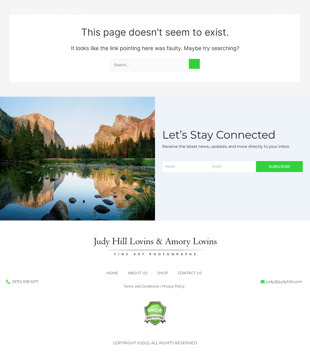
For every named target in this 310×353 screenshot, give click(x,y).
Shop (200, 16)
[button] (277, 14)
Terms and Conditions (141, 286)
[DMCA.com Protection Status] (155, 313)
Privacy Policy (173, 286)
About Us (139, 16)
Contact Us (228, 16)
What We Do (172, 16)
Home (114, 16)
